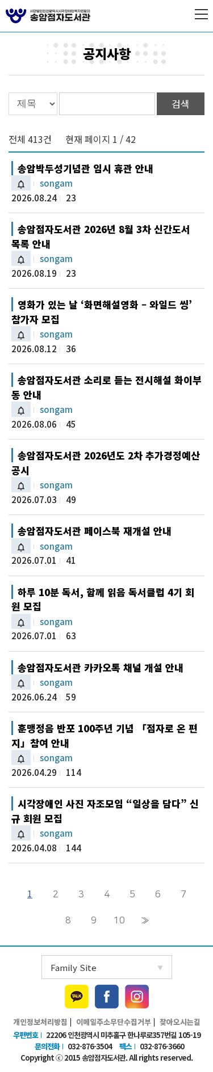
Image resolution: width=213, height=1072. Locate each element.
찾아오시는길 (180, 1021)
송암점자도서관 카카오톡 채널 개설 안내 (100, 667)
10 (119, 920)
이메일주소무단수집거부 (113, 1021)
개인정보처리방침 (40, 1021)
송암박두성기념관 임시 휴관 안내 (85, 168)
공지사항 (107, 53)
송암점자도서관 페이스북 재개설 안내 (95, 531)
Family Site (74, 967)
